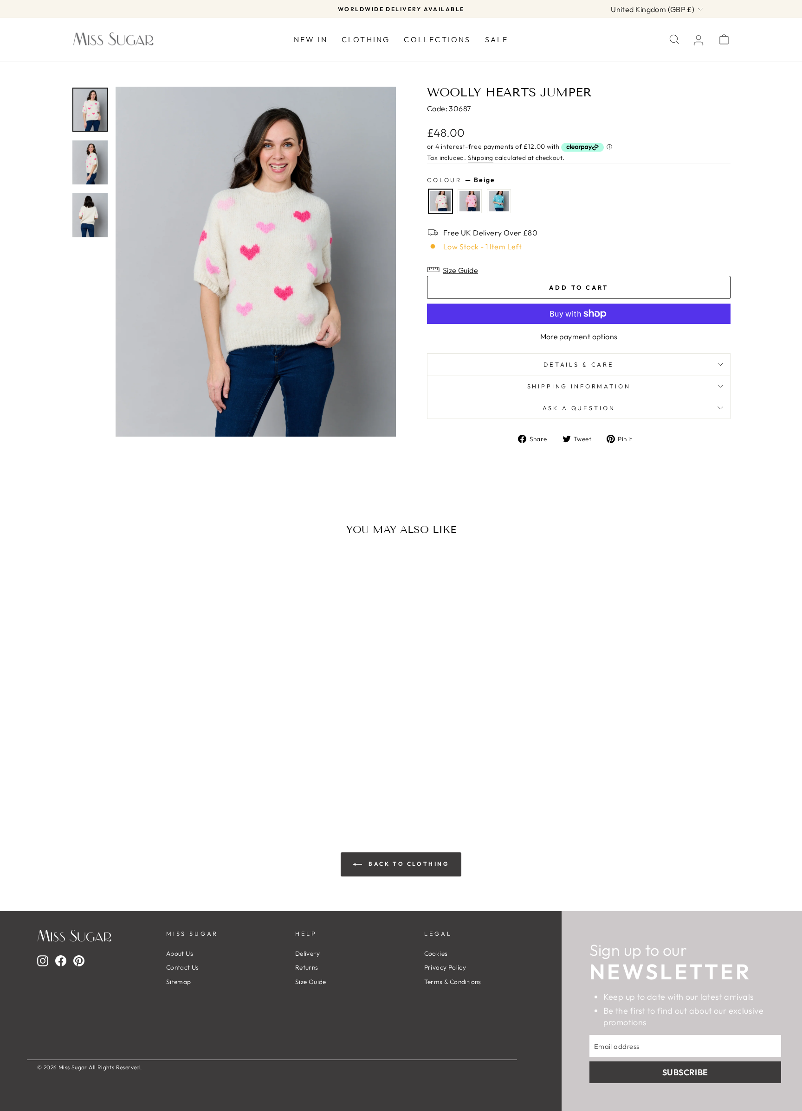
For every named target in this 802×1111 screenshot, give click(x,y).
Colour (461, 180)
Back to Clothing (407, 863)
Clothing (366, 39)
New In (311, 39)
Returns (306, 967)
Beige (440, 201)
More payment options (579, 336)
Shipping (480, 157)
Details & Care (578, 364)
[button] (579, 269)
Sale (497, 39)
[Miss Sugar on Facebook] (60, 960)
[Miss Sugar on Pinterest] (78, 960)
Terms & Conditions (452, 982)
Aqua (499, 201)
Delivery (307, 953)
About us (179, 953)
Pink (469, 201)
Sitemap (178, 982)
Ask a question (579, 408)
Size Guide (310, 982)
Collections (437, 39)
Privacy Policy (445, 967)
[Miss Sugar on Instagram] (42, 960)
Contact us (182, 967)
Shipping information (579, 386)
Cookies (436, 953)
